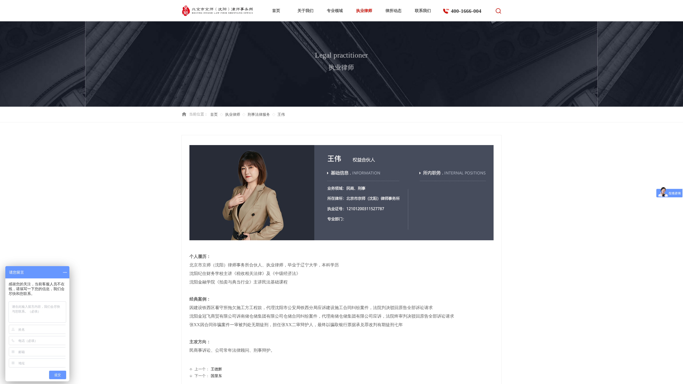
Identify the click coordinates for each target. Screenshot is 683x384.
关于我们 (305, 11)
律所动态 (394, 11)
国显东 (208, 376)
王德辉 (208, 369)
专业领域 (335, 11)
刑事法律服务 (259, 115)
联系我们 (423, 11)
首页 (276, 11)
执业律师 (364, 11)
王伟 (281, 115)
